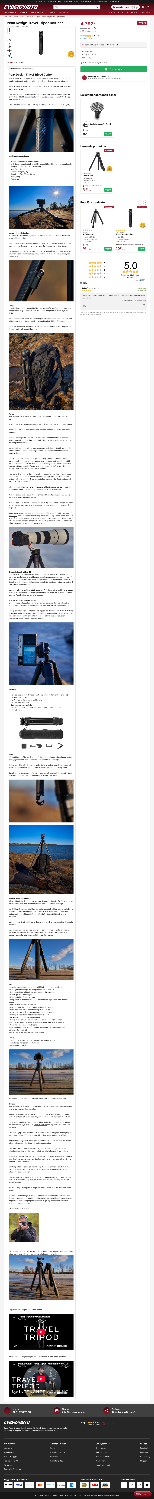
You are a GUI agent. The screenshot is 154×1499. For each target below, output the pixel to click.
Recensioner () (86, 39)
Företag (112, 12)
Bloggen (121, 12)
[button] (96, 1423)
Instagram (144, 1452)
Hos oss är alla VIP (11, 1461)
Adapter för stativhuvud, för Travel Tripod (97, 125)
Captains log (145, 1456)
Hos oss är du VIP (55, 1)
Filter (85, 283)
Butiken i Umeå (101, 1452)
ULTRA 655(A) (88, 234)
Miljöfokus (115, 1)
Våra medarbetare (103, 1456)
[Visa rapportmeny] (144, 305)
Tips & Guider (145, 12)
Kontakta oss (9, 1452)
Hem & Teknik (36, 12)
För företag (8, 1465)
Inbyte (52, 1448)
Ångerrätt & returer (12, 1469)
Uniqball (55, 1251)
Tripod (38, 17)
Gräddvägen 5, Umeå (123, 1412)
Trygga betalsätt (101, 1)
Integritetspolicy (56, 1461)
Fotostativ (29, 17)
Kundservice (132, 12)
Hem (5, 17)
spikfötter (44, 518)
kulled (26, 1098)
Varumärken (100, 1461)
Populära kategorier (103, 1465)
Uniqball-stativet (40, 1125)
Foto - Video (13, 17)
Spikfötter (14, 1025)
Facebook (144, 1448)
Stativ (22, 17)
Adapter (13, 1022)
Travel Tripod (88, 175)
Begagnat (62, 12)
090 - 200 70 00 (22, 1412)
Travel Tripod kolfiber (124, 234)
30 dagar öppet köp (72, 1)
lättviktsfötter (57, 911)
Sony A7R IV (46, 513)
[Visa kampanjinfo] (144, 44)
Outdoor (50, 12)
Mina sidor (8, 1448)
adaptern (27, 603)
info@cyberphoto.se (73, 1412)
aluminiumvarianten (21, 1254)
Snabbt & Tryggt (10, 1456)
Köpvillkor (54, 1456)
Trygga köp (41, 1)
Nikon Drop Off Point (58, 1452)
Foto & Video (9, 12)
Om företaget (101, 1448)
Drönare (22, 12)
